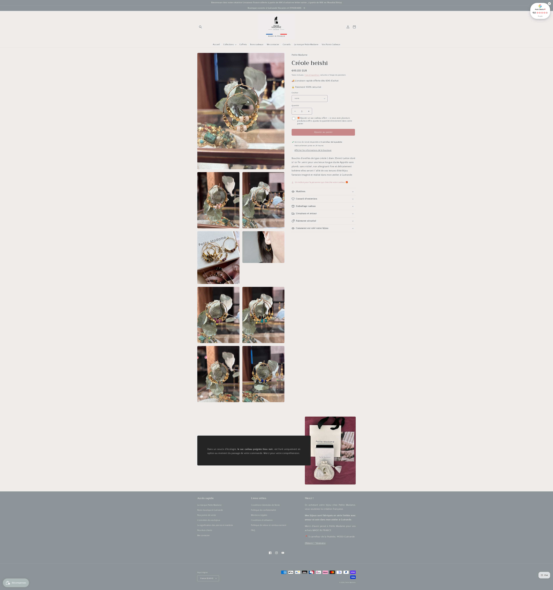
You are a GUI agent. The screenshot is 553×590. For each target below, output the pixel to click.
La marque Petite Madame (209, 505)
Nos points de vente (206, 515)
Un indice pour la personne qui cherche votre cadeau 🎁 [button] (321, 182)
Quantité (295, 106)
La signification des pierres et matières (215, 525)
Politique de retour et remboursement (268, 525)
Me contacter (203, 535)
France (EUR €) (206, 578)
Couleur (295, 93)
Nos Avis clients (204, 530)
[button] (200, 27)
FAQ (253, 530)
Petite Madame (350, 582)
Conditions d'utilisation (262, 520)
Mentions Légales (259, 515)
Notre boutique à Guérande (210, 510)
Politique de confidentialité (263, 510)
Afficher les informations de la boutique (313, 150)
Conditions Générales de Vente (265, 505)
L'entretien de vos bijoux (208, 520)
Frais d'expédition (312, 75)
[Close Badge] (549, 3)
